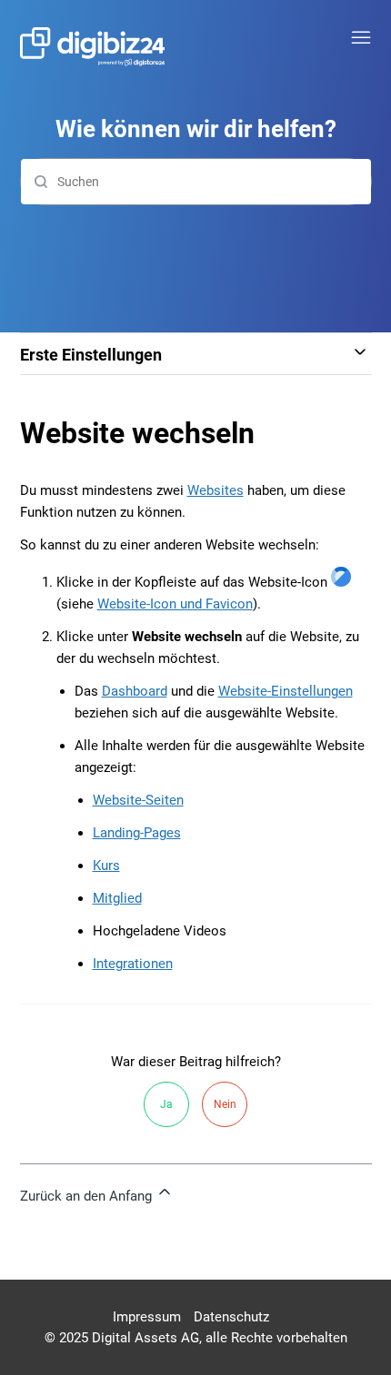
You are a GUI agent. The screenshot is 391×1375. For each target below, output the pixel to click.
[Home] (92, 46)
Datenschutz (231, 1317)
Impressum (147, 1317)
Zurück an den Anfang (87, 1196)
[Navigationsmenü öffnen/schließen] (361, 38)
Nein (225, 1104)
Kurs (106, 865)
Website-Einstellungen (285, 691)
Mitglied (117, 898)
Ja (166, 1104)
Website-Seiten (138, 800)
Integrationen (133, 963)
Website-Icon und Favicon (175, 604)
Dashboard (134, 691)
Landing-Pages (137, 833)
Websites (215, 490)
